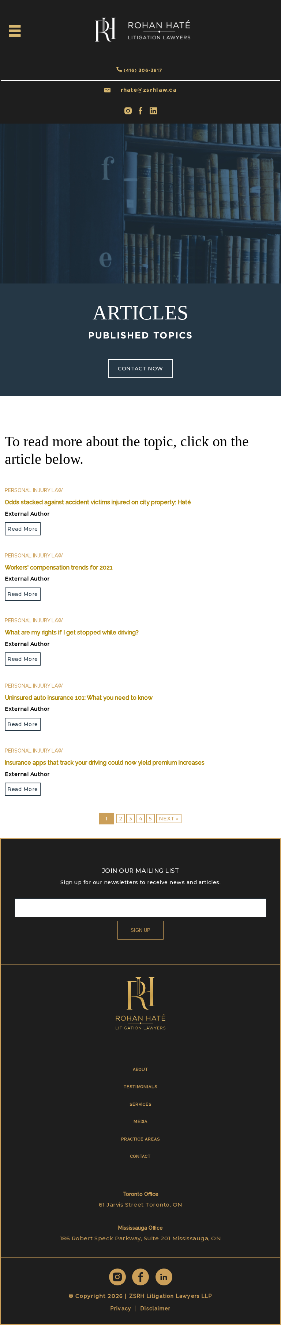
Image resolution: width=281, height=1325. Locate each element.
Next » (169, 818)
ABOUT (140, 1069)
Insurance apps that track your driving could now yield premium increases (105, 762)
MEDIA (141, 1121)
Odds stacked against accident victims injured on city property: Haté (98, 502)
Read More (22, 529)
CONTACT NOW (140, 368)
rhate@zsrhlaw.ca (149, 90)
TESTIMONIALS (140, 1086)
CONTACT (140, 1156)
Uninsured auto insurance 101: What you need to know (79, 697)
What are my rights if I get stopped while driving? (72, 632)
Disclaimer (155, 1308)
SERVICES (140, 1104)
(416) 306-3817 (143, 70)
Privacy (120, 1308)
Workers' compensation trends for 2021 (59, 567)
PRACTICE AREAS (140, 1139)
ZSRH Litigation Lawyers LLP (170, 1296)
